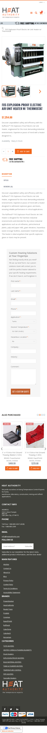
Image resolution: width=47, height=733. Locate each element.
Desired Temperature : (20, 327)
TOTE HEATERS (8, 646)
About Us (6, 572)
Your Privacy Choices (14, 728)
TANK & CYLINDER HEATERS (13, 666)
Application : (16, 317)
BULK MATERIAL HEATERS (12, 662)
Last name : (16, 291)
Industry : (14, 357)
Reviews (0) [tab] (8, 186)
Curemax (6, 617)
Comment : (15, 366)
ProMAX (6, 613)
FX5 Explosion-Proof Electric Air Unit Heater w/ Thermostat (22, 107)
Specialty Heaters (9, 678)
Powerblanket (8, 601)
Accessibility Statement (11, 592)
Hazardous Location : (20, 337)
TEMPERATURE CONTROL (12, 670)
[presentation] (6, 62)
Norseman (7, 637)
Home (3, 28)
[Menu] (31, 12)
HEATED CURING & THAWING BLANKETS (17, 650)
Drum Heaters (8, 654)
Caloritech (7, 633)
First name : (16, 281)
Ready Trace (8, 609)
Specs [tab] (6, 180)
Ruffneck (6, 625)
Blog (5, 576)
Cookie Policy (8, 584)
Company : (15, 347)
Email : (14, 299)
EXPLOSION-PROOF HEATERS (13, 658)
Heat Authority (8, 605)
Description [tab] (7, 174)
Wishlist (6, 564)
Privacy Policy (8, 580)
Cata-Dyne (7, 629)
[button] (38, 414)
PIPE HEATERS (8, 674)
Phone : (14, 309)
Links (41, 2)
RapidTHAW (7, 621)
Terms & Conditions (10, 588)
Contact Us (7, 568)
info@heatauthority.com (11, 536)
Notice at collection (7, 731)
